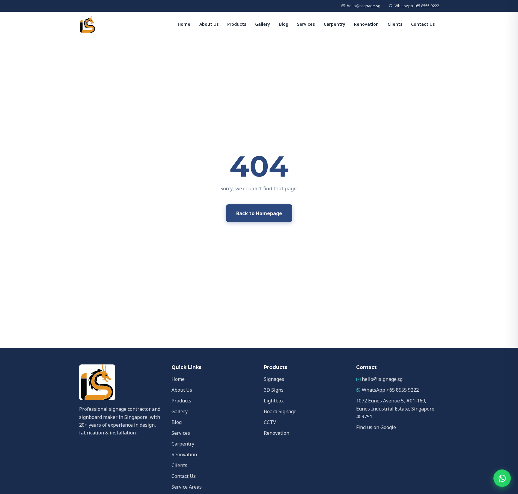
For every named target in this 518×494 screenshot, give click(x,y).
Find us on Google (376, 427)
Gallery (262, 24)
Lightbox (274, 400)
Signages (274, 379)
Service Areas (186, 487)
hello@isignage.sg (363, 5)
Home (184, 24)
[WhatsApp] (502, 478)
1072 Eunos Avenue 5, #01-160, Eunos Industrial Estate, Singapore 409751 (395, 408)
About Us (209, 24)
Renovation (366, 24)
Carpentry (334, 24)
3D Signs (274, 390)
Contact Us (423, 24)
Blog (283, 24)
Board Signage (280, 411)
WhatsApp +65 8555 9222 (416, 5)
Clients (395, 24)
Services (306, 24)
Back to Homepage (259, 213)
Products (236, 24)
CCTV (270, 422)
